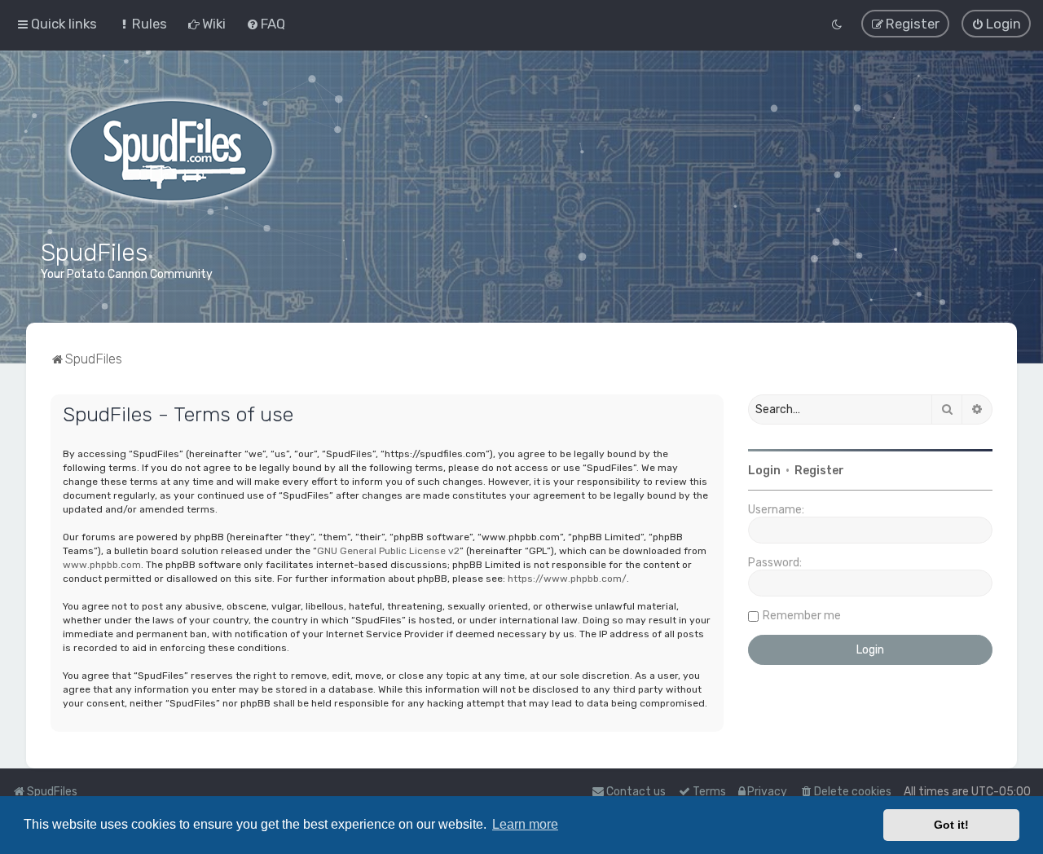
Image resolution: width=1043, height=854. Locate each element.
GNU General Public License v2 (388, 551)
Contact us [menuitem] (636, 792)
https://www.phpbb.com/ (567, 578)
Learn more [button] (525, 824)
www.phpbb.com (102, 564)
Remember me (802, 616)
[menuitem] (142, 23)
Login (764, 471)
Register (819, 471)
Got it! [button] (951, 824)
